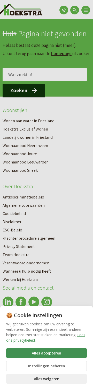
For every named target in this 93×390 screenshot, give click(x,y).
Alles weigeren (46, 378)
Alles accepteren (46, 353)
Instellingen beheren (46, 365)
